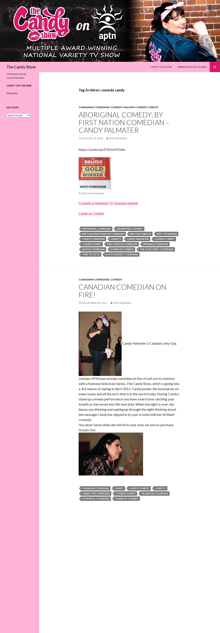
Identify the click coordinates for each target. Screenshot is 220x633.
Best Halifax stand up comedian (103, 233)
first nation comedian (122, 244)
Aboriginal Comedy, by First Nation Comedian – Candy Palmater (124, 122)
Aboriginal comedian (96, 228)
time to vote (91, 254)
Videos (153, 107)
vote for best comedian (122, 254)
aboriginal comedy (130, 228)
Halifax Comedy (135, 107)
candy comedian (93, 239)
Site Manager (118, 138)
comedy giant (91, 244)
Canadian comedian (95, 488)
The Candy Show (21, 67)
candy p (116, 239)
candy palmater (138, 239)
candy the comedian (96, 493)
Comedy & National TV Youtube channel (108, 203)
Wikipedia (12, 93)
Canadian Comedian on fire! (122, 291)
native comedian (93, 249)
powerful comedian (95, 498)
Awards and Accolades (192, 66)
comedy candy (164, 239)
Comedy (116, 107)
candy (119, 488)
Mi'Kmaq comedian (155, 244)
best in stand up (140, 233)
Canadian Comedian (94, 107)
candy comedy (139, 488)
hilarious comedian (155, 493)
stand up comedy (122, 249)
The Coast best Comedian (156, 249)
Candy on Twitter (91, 213)
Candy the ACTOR (161, 66)
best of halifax (167, 233)
